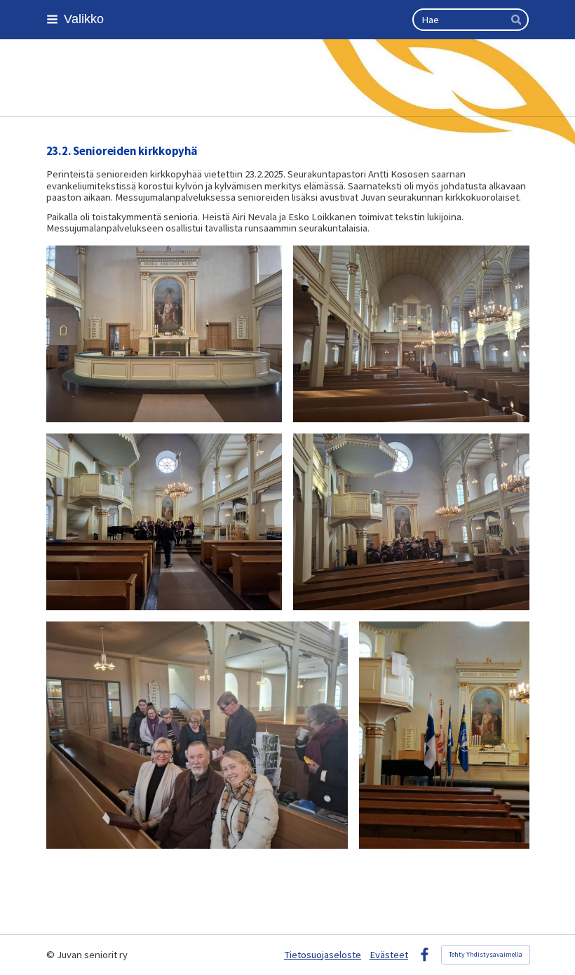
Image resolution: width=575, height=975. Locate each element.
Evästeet (389, 954)
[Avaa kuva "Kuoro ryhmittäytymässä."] (411, 521)
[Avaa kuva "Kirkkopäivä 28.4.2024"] (444, 734)
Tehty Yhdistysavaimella (485, 954)
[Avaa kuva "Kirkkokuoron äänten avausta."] (164, 521)
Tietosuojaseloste (322, 954)
